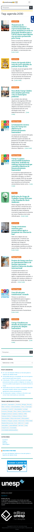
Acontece (15, 21)
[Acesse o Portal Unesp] (17, 466)
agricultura (4, 404)
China (22, 406)
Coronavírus (5, 409)
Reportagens (16, 121)
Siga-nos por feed (9, 450)
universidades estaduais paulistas (10, 430)
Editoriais (4, 442)
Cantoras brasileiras (15, 406)
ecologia (25, 409)
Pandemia (4, 420)
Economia (4, 411)
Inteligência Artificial (7, 413)
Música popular (25, 418)
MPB (25, 413)
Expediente (4, 495)
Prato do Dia (21, 420)
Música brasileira (5, 418)
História (19, 411)
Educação (10, 411)
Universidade (13, 427)
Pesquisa (10, 420)
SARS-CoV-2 (21, 423)
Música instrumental (15, 418)
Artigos (14, 193)
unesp (26, 425)
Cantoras (7, 406)
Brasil (3, 406)
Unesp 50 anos (5, 427)
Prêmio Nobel (29, 420)
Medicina (21, 413)
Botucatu (29, 404)
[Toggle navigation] (29, 2)
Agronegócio (11, 404)
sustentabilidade (13, 425)
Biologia (24, 404)
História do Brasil (26, 411)
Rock (15, 423)
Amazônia (18, 404)
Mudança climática (6, 416)
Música (25, 416)
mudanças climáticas (17, 416)
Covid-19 (11, 409)
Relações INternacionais (7, 423)
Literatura (15, 413)
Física (15, 411)
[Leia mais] (15, 52)
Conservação (28, 406)
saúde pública (5, 425)
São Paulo (21, 425)
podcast (15, 420)
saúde (26, 423)
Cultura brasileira (18, 409)
